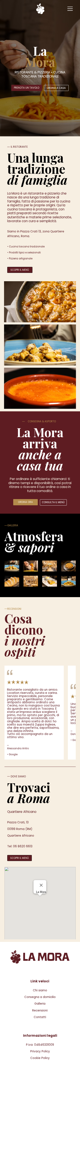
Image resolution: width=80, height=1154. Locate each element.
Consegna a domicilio (40, 997)
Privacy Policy (40, 1051)
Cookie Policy (40, 1058)
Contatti (40, 1017)
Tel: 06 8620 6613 (19, 846)
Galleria (39, 1004)
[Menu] (70, 8)
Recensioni (40, 1010)
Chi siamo (40, 990)
